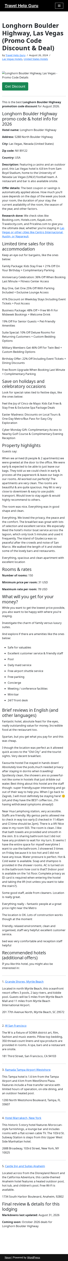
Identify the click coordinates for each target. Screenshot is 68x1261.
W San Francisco (16, 1026)
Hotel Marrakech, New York (23, 1118)
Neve (8, 1257)
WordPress (33, 1257)
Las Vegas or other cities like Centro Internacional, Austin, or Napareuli (33, 232)
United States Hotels (36, 59)
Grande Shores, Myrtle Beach (24, 982)
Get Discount (15, 86)
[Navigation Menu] (59, 6)
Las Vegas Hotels (12, 59)
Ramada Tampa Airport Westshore (28, 1070)
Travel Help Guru (15, 55)
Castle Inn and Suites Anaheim (25, 1166)
